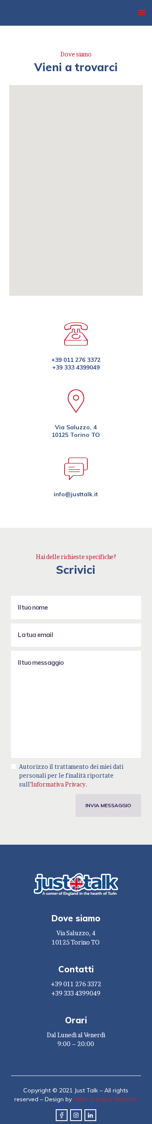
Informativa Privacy (58, 784)
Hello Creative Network (105, 1099)
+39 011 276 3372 (75, 360)
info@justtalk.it (76, 494)
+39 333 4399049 (76, 367)
